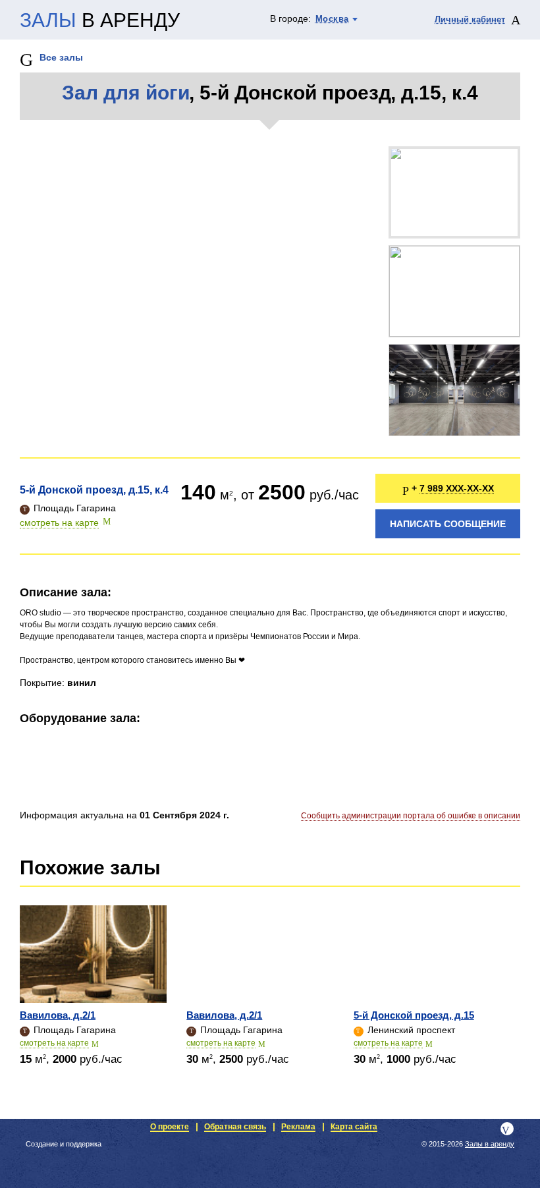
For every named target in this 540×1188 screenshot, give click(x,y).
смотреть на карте (59, 522)
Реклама (298, 1127)
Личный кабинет (470, 19)
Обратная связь (235, 1127)
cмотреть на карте (54, 1043)
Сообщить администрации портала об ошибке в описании (410, 815)
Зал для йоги (125, 92)
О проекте (169, 1127)
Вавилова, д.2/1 (57, 1015)
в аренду (100, 20)
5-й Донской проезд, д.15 (414, 1015)
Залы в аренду (489, 1144)
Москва (332, 19)
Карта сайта (354, 1127)
